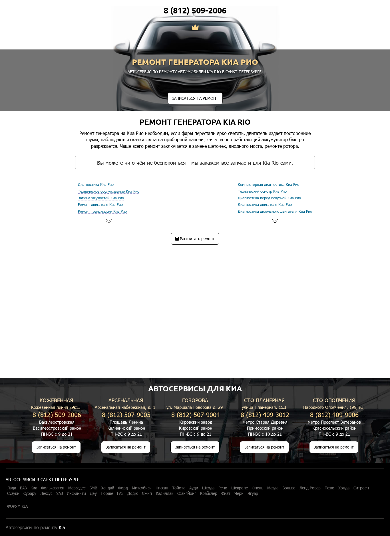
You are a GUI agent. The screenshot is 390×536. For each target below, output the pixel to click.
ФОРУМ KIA (17, 506)
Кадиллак (164, 493)
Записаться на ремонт (56, 447)
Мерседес (76, 488)
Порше (107, 493)
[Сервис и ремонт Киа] (195, 27)
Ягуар (253, 493)
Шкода (208, 488)
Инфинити (76, 493)
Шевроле (239, 488)
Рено (222, 488)
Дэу (93, 493)
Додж (132, 493)
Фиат (225, 493)
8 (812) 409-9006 (334, 414)
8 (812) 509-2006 (195, 10)
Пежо (329, 488)
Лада (11, 488)
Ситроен (361, 488)
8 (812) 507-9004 (195, 414)
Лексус (46, 493)
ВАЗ (23, 488)
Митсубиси (142, 488)
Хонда (343, 488)
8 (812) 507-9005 (126, 414)
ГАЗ (120, 493)
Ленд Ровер (310, 488)
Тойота (178, 488)
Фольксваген (52, 488)
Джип (147, 493)
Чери (239, 493)
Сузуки (13, 493)
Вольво (288, 488)
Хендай (107, 488)
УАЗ (59, 493)
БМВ (93, 488)
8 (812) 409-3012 (265, 414)
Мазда (272, 488)
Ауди (193, 488)
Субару (29, 493)
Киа (34, 488)
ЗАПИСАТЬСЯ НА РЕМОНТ (195, 98)
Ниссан (162, 488)
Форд (123, 488)
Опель (257, 488)
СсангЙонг (186, 493)
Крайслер (208, 493)
